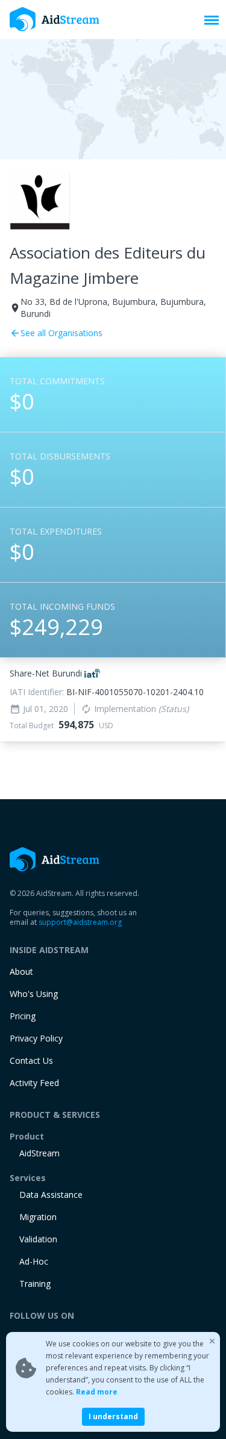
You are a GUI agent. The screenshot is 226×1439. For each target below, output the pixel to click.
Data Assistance (51, 1194)
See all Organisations (56, 333)
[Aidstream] (55, 19)
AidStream (39, 1153)
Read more (97, 1392)
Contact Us (31, 1060)
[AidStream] (55, 859)
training (35, 1283)
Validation (38, 1239)
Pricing (23, 1016)
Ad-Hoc (33, 1261)
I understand (113, 1416)
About (21, 971)
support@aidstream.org (80, 922)
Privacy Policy (36, 1038)
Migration (38, 1217)
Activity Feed (34, 1082)
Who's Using (34, 993)
